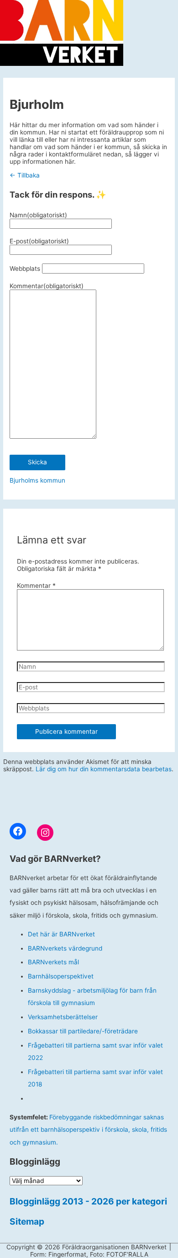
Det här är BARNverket (61, 934)
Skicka (37, 462)
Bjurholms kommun (37, 480)
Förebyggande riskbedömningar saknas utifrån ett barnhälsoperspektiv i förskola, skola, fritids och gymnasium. (88, 1129)
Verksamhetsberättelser (63, 1017)
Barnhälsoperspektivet (61, 976)
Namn (38, 215)
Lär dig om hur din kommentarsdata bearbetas (104, 769)
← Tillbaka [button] (25, 175)
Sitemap (27, 1221)
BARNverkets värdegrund (65, 948)
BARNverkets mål (53, 962)
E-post (39, 241)
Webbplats (25, 268)
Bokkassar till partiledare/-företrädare (83, 1031)
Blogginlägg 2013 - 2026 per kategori (88, 1201)
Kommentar (47, 286)
